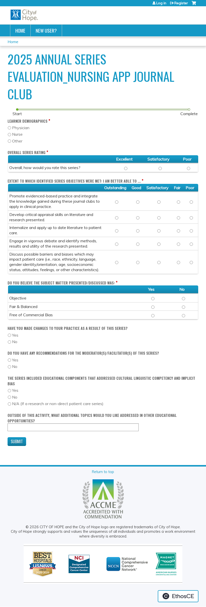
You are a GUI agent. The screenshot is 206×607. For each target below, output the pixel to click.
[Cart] (194, 5)
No (14, 341)
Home (20, 30)
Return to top (103, 472)
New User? (46, 30)
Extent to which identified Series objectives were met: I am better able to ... (74, 181)
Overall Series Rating (26, 152)
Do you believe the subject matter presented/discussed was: (61, 282)
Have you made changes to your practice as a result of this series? (68, 328)
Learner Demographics (27, 121)
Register (181, 3)
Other (17, 140)
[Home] (24, 15)
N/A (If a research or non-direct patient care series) (58, 403)
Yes (15, 335)
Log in (161, 3)
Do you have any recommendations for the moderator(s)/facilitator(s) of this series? (83, 353)
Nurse (17, 134)
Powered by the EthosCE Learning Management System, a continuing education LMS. (178, 596)
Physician (20, 127)
